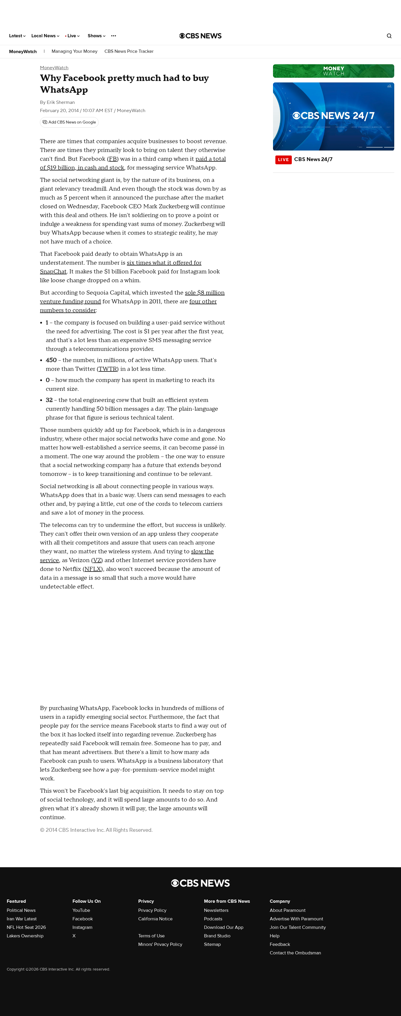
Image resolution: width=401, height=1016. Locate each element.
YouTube (81, 910)
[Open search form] (389, 35)
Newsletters (216, 910)
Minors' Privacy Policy (160, 944)
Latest (16, 35)
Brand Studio (217, 936)
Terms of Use (151, 936)
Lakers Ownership (25, 936)
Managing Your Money (74, 51)
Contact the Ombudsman (295, 953)
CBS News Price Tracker (129, 51)
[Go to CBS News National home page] (200, 36)
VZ (97, 560)
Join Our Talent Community (298, 927)
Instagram (82, 927)
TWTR (108, 369)
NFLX (93, 569)
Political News (21, 910)
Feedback (280, 944)
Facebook (83, 919)
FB (113, 159)
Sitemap (212, 944)
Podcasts (213, 919)
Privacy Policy (152, 910)
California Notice (155, 919)
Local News (44, 35)
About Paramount (288, 910)
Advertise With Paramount (296, 919)
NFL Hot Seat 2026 (26, 927)
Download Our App (223, 927)
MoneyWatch (23, 52)
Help (274, 936)
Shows (95, 35)
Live (72, 36)
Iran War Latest (22, 919)
